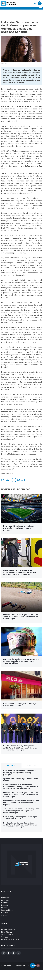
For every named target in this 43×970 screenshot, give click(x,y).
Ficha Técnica (6, 932)
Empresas (5, 900)
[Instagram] (3, 953)
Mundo (4, 908)
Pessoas (4, 905)
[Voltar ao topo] (32, 965)
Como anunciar (7, 934)
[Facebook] (8, 953)
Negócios (7, 480)
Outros (20, 480)
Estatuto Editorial (8, 929)
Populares (31, 765)
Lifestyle (4, 913)
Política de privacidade (10, 939)
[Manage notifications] (38, 965)
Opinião (4, 915)
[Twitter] (13, 953)
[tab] (11, 765)
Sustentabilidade (8, 910)
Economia (5, 898)
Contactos (5, 937)
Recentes (11, 765)
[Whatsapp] (18, 953)
